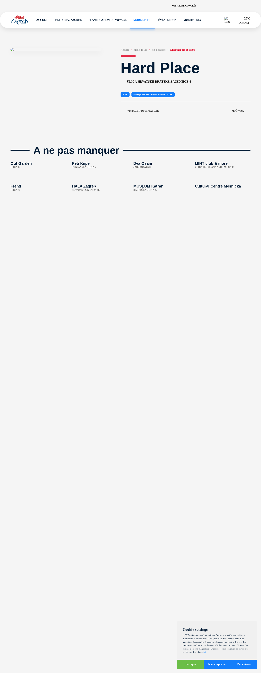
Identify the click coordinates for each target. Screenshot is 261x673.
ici (204, 652)
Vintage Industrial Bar (143, 111)
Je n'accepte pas (217, 664)
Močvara (238, 111)
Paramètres (243, 664)
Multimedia (192, 20)
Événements (167, 20)
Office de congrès (184, 5)
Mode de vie (142, 20)
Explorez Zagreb (68, 20)
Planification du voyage (107, 20)
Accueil (42, 20)
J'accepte (190, 664)
